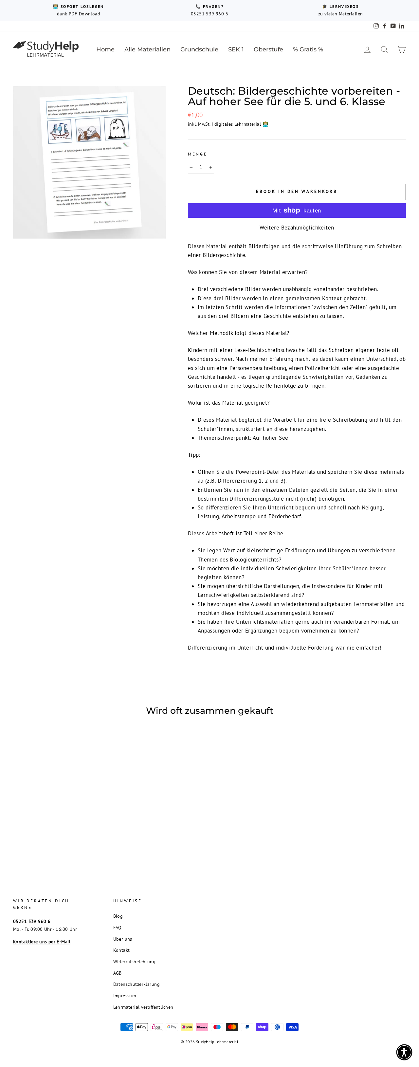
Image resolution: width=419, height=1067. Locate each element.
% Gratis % (308, 49)
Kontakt (121, 950)
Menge (198, 154)
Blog (118, 916)
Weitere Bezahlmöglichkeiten (297, 227)
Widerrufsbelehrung (134, 961)
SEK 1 (236, 49)
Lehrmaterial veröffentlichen (143, 1007)
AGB (117, 973)
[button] (404, 1052)
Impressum (124, 995)
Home (105, 49)
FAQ (117, 927)
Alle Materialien (147, 49)
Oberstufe (268, 49)
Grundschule (199, 49)
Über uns (122, 939)
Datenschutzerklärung (136, 984)
